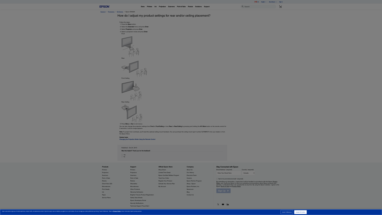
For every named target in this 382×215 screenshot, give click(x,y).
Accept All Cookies (300, 212)
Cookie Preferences (287, 212)
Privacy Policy (117, 211)
